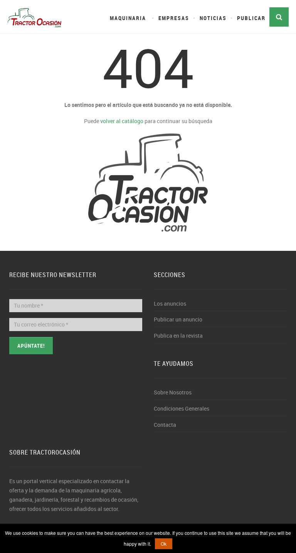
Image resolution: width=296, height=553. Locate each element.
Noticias (213, 18)
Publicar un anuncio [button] (178, 319)
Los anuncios (170, 303)
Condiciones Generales (181, 408)
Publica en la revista (178, 335)
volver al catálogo (121, 121)
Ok (163, 543)
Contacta (165, 424)
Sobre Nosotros (173, 392)
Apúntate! (31, 345)
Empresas (173, 18)
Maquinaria (128, 18)
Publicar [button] (251, 18)
